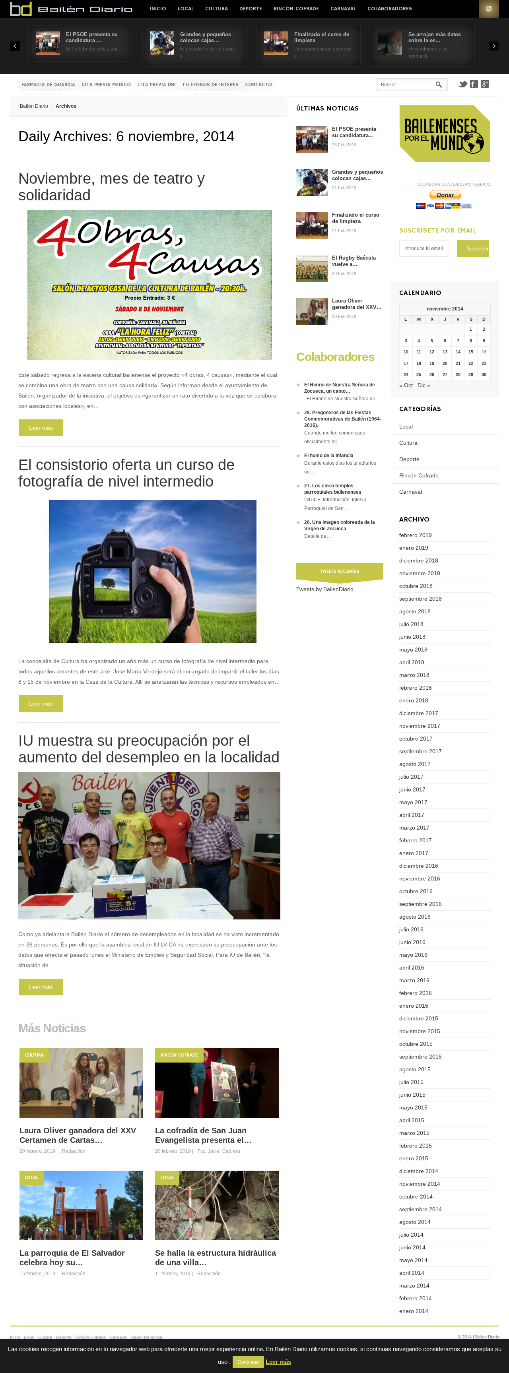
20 (445, 363)
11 (419, 351)
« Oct (406, 385)
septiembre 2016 (420, 904)
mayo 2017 (413, 802)
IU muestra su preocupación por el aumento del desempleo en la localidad (149, 749)
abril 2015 (411, 1120)
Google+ (485, 84)
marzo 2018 (414, 675)
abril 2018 (411, 662)
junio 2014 (412, 1247)
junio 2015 (412, 1095)
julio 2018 (411, 624)
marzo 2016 (414, 980)
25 (418, 374)
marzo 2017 (414, 827)
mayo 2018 (413, 649)
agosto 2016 (415, 916)
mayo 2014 (413, 1260)
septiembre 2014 (420, 1209)
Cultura (216, 8)
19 (431, 363)
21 (458, 363)
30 (484, 374)
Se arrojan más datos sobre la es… (434, 37)
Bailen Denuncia (146, 1337)
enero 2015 (413, 1158)
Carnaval (343, 8)
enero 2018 (413, 700)
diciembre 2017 (418, 713)
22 (470, 363)
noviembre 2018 (419, 573)
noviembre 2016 (419, 878)
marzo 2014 (414, 1285)
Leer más (41, 428)
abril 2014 (411, 1273)
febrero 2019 (415, 535)
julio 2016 (411, 929)
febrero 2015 (415, 1145)
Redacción (73, 1151)
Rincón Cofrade (296, 8)
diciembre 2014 (418, 1171)
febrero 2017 (415, 840)
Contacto (258, 84)
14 (458, 351)
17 (406, 363)
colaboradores (389, 8)
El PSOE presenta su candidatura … (92, 37)
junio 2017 (412, 789)
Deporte (250, 8)
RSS (489, 9)
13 (445, 351)
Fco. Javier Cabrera (219, 1151)
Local (186, 8)
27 (445, 374)
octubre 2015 (416, 1044)
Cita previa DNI (156, 84)
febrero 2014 (415, 1298)
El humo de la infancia (329, 455)
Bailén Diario (34, 106)
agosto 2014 (415, 1222)
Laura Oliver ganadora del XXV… (357, 304)
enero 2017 (413, 853)
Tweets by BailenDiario (325, 589)
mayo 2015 (413, 1107)
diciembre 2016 (418, 866)
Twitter (462, 84)
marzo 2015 (414, 1133)
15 (470, 351)
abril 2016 (411, 967)
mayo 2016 (413, 955)
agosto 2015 (415, 1069)
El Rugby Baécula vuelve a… (354, 261)
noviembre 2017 (419, 726)
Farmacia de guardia (48, 84)
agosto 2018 (415, 611)
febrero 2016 (415, 993)
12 (431, 351)
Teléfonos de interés (210, 84)
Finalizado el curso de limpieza (355, 218)
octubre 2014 (416, 1196)
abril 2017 (411, 815)
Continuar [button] (248, 1362)
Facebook (474, 84)
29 (470, 374)
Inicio (158, 8)
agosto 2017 (415, 764)
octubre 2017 (416, 738)
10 (406, 351)
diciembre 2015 (418, 1018)
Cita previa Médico (106, 84)
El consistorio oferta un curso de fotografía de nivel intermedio (126, 473)
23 (484, 363)
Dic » (424, 385)
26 (431, 374)
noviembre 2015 (419, 1031)
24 (406, 374)
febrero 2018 (415, 688)
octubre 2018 (416, 586)
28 (458, 374)
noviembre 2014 (419, 1184)
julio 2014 (411, 1234)
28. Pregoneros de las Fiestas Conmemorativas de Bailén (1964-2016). (342, 419)
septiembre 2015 (420, 1056)
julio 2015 (411, 1082)
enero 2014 (413, 1311)
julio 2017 (411, 777)
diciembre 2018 (418, 560)
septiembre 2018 (420, 598)
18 (418, 363)
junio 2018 (412, 637)
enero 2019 (413, 548)
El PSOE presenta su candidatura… (354, 132)
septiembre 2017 (420, 751)
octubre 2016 (416, 891)
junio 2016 (412, 942)
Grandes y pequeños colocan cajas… (205, 37)
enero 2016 (413, 1006)
